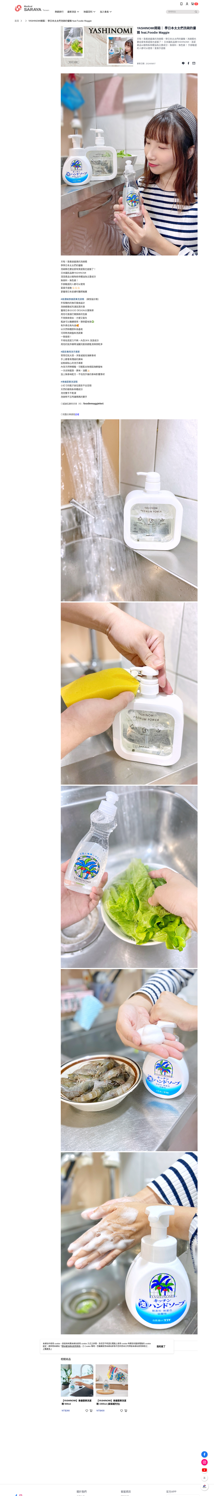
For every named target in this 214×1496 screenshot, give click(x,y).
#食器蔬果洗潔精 (69, 381)
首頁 (17, 21)
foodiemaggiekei (93, 403)
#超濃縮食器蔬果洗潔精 (72, 299)
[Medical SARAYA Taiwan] (32, 8)
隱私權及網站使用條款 (71, 1346)
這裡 (77, 414)
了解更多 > (47, 1349)
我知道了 (161, 1346)
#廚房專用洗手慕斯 (70, 351)
